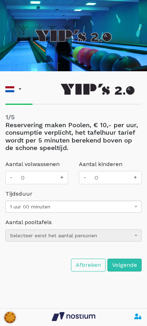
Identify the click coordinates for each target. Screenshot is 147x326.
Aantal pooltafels (28, 222)
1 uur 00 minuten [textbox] (30, 206)
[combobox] (73, 207)
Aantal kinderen (100, 164)
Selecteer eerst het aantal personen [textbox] (53, 235)
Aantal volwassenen (32, 164)
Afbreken (88, 265)
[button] (13, 89)
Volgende (124, 265)
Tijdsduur (18, 193)
